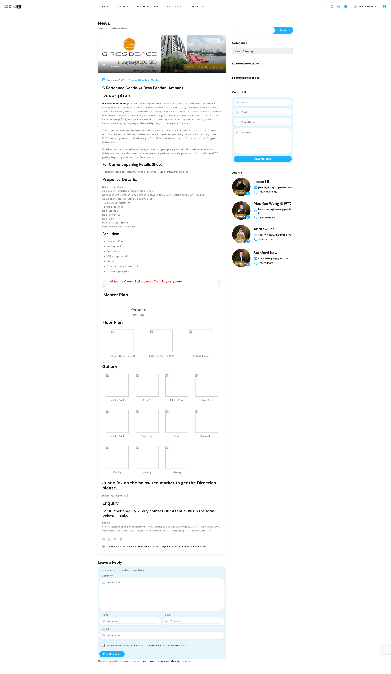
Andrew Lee (264, 229)
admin (116, 66)
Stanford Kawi (266, 252)
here (178, 281)
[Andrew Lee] (241, 234)
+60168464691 (266, 263)
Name (105, 614)
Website (106, 629)
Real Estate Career (148, 6)
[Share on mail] (115, 539)
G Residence (145, 546)
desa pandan (130, 546)
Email (168, 614)
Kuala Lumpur (160, 546)
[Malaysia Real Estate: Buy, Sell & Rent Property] (12, 6)
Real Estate (199, 546)
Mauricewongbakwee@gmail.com (275, 211)
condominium (114, 546)
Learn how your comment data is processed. (167, 661)
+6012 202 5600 (267, 192)
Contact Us (197, 6)
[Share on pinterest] (121, 539)
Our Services (174, 6)
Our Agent (173, 511)
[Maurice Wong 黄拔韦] (241, 210)
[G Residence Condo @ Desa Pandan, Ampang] (162, 54)
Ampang (133, 80)
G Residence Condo (148, 80)
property (187, 546)
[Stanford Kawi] (241, 258)
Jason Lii (261, 181)
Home (105, 6)
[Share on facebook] (103, 539)
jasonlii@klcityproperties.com (275, 187)
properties (175, 546)
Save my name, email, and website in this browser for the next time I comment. (147, 645)
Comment (107, 575)
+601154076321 (267, 239)
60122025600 (367, 6)
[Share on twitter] (109, 539)
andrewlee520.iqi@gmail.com (274, 234)
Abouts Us (123, 6)
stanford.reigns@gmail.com (273, 258)
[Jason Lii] (241, 187)
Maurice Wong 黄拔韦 (272, 203)
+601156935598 (267, 217)
